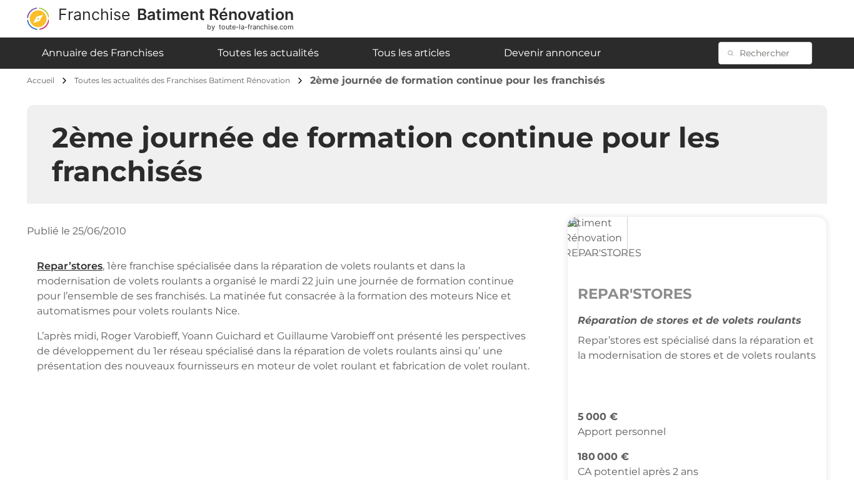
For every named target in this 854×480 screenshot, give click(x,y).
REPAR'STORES (635, 293)
